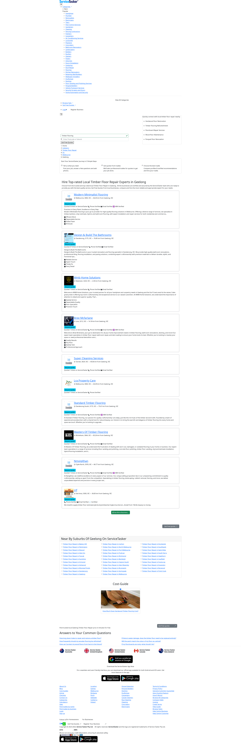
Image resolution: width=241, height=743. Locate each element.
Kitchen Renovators (72, 72)
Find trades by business (67, 709)
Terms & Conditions (160, 686)
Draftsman (69, 79)
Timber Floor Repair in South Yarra (154, 553)
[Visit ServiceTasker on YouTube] (62, 723)
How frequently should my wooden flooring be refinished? (80, 641)
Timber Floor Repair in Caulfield (153, 559)
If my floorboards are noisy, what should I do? (138, 644)
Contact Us (63, 698)
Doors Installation (72, 63)
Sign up (62, 713)
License (155, 702)
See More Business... (121, 512)
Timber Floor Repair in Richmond (114, 556)
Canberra (94, 700)
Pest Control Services (73, 25)
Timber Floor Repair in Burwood (153, 568)
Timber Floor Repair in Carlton (113, 544)
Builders (68, 52)
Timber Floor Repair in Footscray (153, 562)
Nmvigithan (81, 461)
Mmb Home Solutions (87, 277)
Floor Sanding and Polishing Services (79, 83)
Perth (93, 695)
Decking (68, 81)
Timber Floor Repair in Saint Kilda (154, 550)
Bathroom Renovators (73, 47)
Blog (61, 689)
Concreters (69, 45)
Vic (64, 152)
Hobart (93, 702)
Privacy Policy (157, 689)
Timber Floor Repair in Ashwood (74, 565)
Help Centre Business (160, 711)
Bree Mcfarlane (83, 318)
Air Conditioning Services (74, 38)
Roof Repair (70, 68)
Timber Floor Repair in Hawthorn (154, 556)
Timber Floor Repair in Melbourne (115, 574)
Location (94, 686)
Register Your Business (92, 724)
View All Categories (122, 100)
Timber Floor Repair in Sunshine (74, 559)
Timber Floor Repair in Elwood (73, 550)
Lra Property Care (85, 380)
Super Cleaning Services (88, 358)
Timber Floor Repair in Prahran (114, 553)
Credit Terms (157, 704)
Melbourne (66, 155)
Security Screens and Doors (75, 90)
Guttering (69, 65)
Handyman (69, 13)
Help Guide (157, 707)
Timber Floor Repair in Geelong (74, 574)
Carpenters (70, 36)
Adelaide (94, 698)
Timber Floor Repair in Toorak (73, 556)
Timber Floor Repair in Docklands (154, 544)
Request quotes (70, 204)
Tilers (67, 22)
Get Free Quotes (74, 724)
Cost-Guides (63, 691)
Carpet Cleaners (127, 698)
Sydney (93, 689)
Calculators (63, 702)
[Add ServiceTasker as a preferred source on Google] (120, 659)
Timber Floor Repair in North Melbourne (117, 547)
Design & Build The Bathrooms (92, 235)
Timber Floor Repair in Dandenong (75, 571)
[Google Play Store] (130, 678)
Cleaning (69, 29)
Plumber (69, 16)
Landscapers (70, 50)
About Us (62, 686)
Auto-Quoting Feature (160, 693)
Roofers (68, 54)
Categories (63, 700)
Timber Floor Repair (70, 150)
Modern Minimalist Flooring (91, 194)
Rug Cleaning (126, 700)
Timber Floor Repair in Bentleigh (114, 559)
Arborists (69, 61)
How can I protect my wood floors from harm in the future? (80, 644)
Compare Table (158, 700)
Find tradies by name (66, 707)
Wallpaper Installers (73, 77)
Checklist (62, 695)
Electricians (70, 20)
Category (66, 148)
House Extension (128, 686)
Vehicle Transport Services (75, 88)
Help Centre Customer (161, 713)
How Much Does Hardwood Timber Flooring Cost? (120, 611)
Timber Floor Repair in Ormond (74, 562)
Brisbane (94, 693)
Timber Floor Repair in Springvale (114, 571)
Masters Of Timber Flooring (91, 432)
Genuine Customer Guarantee (163, 691)
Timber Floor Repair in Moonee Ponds (76, 568)
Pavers (68, 59)
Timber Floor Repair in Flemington (75, 547)
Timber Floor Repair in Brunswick (114, 568)
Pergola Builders (71, 86)
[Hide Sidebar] (61, 4)
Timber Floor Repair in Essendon (153, 565)
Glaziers (68, 56)
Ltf (75, 490)
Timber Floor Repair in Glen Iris (74, 553)
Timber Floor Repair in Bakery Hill (75, 544)
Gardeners (69, 27)
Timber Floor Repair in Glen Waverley (116, 565)
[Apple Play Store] (111, 678)
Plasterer (69, 43)
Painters (68, 34)
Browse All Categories (160, 698)
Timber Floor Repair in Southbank (154, 547)
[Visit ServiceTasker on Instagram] (60, 723)
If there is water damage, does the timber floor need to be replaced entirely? (149, 638)
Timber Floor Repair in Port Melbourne (116, 550)
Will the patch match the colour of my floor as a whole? (141, 641)
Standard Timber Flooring (90, 403)
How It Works (157, 695)
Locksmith (69, 41)
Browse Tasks (157, 709)
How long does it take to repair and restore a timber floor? (80, 638)
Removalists (70, 18)
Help (61, 704)
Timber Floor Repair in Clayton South (116, 562)
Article (61, 693)
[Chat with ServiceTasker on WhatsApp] (64, 723)
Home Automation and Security (77, 92)
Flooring (68, 70)
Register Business (77, 110)
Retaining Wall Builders (74, 74)
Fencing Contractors (73, 31)
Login (64, 110)
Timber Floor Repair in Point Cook (154, 571)
